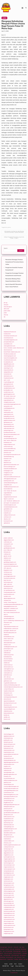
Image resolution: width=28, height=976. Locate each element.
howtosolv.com (8, 640)
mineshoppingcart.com (10, 356)
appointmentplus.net (9, 701)
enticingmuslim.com (9, 810)
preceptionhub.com (9, 342)
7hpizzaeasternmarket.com (11, 626)
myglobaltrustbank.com (10, 683)
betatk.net (6, 715)
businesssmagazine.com (10, 564)
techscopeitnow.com (9, 925)
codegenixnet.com (9, 909)
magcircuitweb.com (9, 867)
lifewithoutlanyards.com (10, 632)
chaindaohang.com (9, 616)
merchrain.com (8, 511)
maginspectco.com (9, 931)
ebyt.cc (6, 614)
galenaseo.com (8, 681)
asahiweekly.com (8, 412)
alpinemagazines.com (9, 598)
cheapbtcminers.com (9, 402)
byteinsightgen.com (9, 897)
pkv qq (5, 302)
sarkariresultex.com (9, 764)
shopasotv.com (8, 693)
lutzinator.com (7, 458)
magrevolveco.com (9, 917)
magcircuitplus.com (9, 923)
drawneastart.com (9, 424)
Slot (15, 964)
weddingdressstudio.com (10, 646)
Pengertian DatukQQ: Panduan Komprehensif (14, 269)
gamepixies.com (8, 422)
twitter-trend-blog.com (10, 602)
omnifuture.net (7, 546)
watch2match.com (9, 679)
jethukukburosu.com (9, 798)
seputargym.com (8, 368)
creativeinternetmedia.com (11, 566)
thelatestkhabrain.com (10, 760)
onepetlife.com (8, 484)
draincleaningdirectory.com (11, 794)
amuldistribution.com (9, 388)
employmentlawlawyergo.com (12, 685)
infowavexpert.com (9, 883)
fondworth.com (8, 756)
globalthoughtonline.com (10, 774)
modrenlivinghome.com (10, 505)
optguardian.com (8, 372)
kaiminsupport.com (9, 746)
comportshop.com (9, 689)
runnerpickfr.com (8, 544)
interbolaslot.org (8, 738)
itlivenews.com (8, 705)
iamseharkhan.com (9, 758)
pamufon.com (7, 452)
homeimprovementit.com (10, 335)
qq (4, 316)
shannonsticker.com (9, 750)
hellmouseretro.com (9, 816)
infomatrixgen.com (9, 901)
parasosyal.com (8, 808)
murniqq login (8, 951)
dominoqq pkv (10, 957)
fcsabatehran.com (8, 818)
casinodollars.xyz (8, 671)
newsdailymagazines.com (10, 339)
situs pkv (6, 304)
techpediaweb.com (9, 871)
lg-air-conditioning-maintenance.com (14, 620)
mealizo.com (7, 766)
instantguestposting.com (10, 697)
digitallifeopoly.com (9, 364)
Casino (20, 964)
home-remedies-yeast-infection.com (14, 348)
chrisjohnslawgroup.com (10, 438)
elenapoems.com (8, 814)
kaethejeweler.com (9, 480)
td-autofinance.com (9, 590)
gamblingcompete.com (10, 562)
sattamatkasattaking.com (10, 482)
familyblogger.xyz (8, 436)
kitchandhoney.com (9, 636)
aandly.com (7, 717)
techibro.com (7, 596)
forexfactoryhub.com (9, 578)
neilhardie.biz (7, 652)
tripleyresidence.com (9, 444)
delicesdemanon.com (9, 642)
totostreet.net (7, 374)
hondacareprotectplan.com (11, 788)
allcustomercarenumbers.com (12, 434)
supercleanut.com (8, 414)
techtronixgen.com (9, 863)
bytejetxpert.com (8, 929)
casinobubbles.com (9, 366)
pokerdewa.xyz (8, 675)
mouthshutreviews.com (10, 360)
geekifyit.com (7, 782)
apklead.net (7, 523)
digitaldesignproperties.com (11, 762)
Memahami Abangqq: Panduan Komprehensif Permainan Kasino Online (14, 262)
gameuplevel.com (8, 384)
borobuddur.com (8, 390)
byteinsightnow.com (9, 913)
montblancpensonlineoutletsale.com (13, 604)
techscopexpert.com (9, 869)
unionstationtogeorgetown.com (12, 404)
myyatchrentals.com (9, 778)
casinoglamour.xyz (9, 669)
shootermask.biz (8, 658)
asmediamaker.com (9, 772)
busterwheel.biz (8, 660)
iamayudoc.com (8, 406)
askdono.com (7, 558)
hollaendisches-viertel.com (11, 628)
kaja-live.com (7, 580)
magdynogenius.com (9, 859)
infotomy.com (7, 843)
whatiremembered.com (10, 610)
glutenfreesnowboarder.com (11, 464)
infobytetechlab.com (9, 905)
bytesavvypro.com (9, 895)
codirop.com (7, 554)
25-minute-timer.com (9, 396)
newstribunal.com (8, 337)
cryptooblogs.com (9, 382)
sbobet (7, 949)
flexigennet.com (8, 834)
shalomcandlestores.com (10, 780)
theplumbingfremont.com (10, 707)
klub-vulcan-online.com (10, 440)
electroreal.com (8, 350)
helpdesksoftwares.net (10, 331)
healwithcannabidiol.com (10, 468)
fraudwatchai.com (8, 378)
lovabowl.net (7, 333)
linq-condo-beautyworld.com (12, 612)
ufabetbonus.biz (8, 711)
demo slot (6, 308)
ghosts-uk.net (7, 556)
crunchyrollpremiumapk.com (11, 786)
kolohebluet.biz (8, 656)
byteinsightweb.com (9, 857)
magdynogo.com (8, 933)
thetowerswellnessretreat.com (12, 476)
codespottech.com (9, 847)
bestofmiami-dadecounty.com (12, 352)
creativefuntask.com (9, 398)
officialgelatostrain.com (10, 478)
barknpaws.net (8, 768)
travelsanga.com (8, 695)
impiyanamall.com (8, 370)
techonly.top (7, 560)
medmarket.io (7, 838)
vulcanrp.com (7, 600)
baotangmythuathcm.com (11, 796)
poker (4, 18)
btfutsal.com (7, 552)
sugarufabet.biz (8, 492)
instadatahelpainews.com (10, 507)
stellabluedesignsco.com (10, 828)
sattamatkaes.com (9, 784)
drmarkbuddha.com (9, 618)
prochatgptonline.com (9, 576)
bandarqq (17, 949)
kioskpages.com (8, 470)
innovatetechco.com (9, 875)
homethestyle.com (9, 386)
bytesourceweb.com (9, 911)
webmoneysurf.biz (9, 654)
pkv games (8, 227)
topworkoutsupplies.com (10, 358)
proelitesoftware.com (9, 432)
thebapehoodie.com (9, 806)
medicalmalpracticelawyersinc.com (13, 687)
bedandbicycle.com (9, 416)
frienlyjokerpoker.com (9, 592)
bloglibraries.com (8, 802)
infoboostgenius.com (9, 891)
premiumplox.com (8, 648)
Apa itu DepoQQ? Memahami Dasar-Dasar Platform (13, 285)
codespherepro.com (9, 907)
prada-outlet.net (8, 538)
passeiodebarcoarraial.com (11, 754)
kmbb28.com (7, 513)
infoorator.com (8, 622)
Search (5, 248)
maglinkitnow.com (8, 855)
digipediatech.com (9, 853)
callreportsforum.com (9, 515)
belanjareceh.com (8, 748)
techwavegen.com (9, 893)
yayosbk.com (7, 650)
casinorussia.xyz (8, 664)
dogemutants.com (9, 820)
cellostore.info (7, 770)
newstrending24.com (9, 709)
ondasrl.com (7, 460)
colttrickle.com (8, 542)
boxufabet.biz (7, 494)
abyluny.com (7, 519)
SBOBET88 (5, 966)
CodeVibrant (13, 972)
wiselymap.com (8, 574)
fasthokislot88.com (9, 426)
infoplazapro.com (8, 879)
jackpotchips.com (8, 430)
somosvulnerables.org (9, 448)
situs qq (6, 314)
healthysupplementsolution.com (12, 845)
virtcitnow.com (8, 572)
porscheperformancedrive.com (12, 454)
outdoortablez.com (9, 841)
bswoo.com (7, 719)
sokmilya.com (7, 517)
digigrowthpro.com (9, 540)
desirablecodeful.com (9, 832)
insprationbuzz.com (9, 752)
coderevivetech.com (9, 915)
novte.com (6, 624)
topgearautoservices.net (10, 497)
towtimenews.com (9, 792)
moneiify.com (7, 776)
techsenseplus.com (9, 889)
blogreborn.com (8, 570)
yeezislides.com (8, 344)
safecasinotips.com (9, 428)
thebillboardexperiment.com (11, 486)
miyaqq (16, 959)
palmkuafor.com (8, 740)
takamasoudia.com (9, 824)
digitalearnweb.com (9, 736)
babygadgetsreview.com (10, 606)
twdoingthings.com (9, 826)
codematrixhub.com (9, 887)
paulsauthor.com (8, 830)
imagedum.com (8, 474)
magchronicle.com (9, 851)
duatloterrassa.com (9, 450)
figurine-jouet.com (9, 499)
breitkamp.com (8, 442)
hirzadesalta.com (8, 362)
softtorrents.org (8, 446)
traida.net (6, 634)
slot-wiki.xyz (7, 677)
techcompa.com (8, 582)
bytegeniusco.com (9, 885)
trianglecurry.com (8, 472)
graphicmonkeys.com (9, 420)
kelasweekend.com (9, 713)
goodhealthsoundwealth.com (11, 812)
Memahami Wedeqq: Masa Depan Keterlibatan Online (12, 280)
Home (6, 964)
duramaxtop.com (8, 822)
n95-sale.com (7, 568)
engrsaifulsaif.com (9, 400)
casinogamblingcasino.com (11, 790)
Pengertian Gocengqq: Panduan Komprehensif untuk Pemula (14, 274)
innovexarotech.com (9, 919)
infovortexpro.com (9, 921)
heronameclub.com (9, 836)
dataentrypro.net (8, 742)
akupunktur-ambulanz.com (11, 608)
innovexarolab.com (9, 903)
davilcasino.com (8, 376)
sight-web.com (8, 584)
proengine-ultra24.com (10, 630)
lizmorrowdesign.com (9, 466)
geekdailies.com (8, 509)
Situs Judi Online (19, 966)
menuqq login (3, 947)
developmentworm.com (10, 703)
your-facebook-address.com (12, 501)
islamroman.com (8, 588)
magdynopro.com (8, 877)
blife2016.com (7, 462)
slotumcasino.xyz (8, 666)
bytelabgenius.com (9, 873)
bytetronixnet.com (9, 927)
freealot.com (7, 410)
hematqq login (17, 951)
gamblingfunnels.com (9, 548)
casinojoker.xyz (8, 673)
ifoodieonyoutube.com (10, 354)
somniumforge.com (9, 800)
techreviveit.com (8, 881)
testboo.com (7, 644)
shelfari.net (7, 662)
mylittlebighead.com (9, 408)
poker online (7, 310)
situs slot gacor (8, 306)
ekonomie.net (7, 699)
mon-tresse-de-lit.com (10, 490)
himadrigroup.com (8, 586)
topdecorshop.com (9, 691)
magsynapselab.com (9, 861)
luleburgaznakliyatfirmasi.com (11, 804)
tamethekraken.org (9, 456)
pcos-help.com (8, 550)
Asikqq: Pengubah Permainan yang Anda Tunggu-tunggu (14, 237)
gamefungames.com (9, 394)
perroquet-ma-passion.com (11, 503)
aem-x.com (7, 380)
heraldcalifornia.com (9, 418)
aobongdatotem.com (9, 346)
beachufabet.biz (8, 488)
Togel (12, 966)
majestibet (10, 959)
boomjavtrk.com (8, 521)
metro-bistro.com (8, 638)
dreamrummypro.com (9, 744)
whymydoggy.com (9, 734)
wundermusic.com (8, 392)
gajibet (21, 959)
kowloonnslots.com (9, 594)
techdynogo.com (8, 849)
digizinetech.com (8, 899)
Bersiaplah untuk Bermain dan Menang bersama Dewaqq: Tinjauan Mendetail (14, 232)
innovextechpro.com (9, 865)
